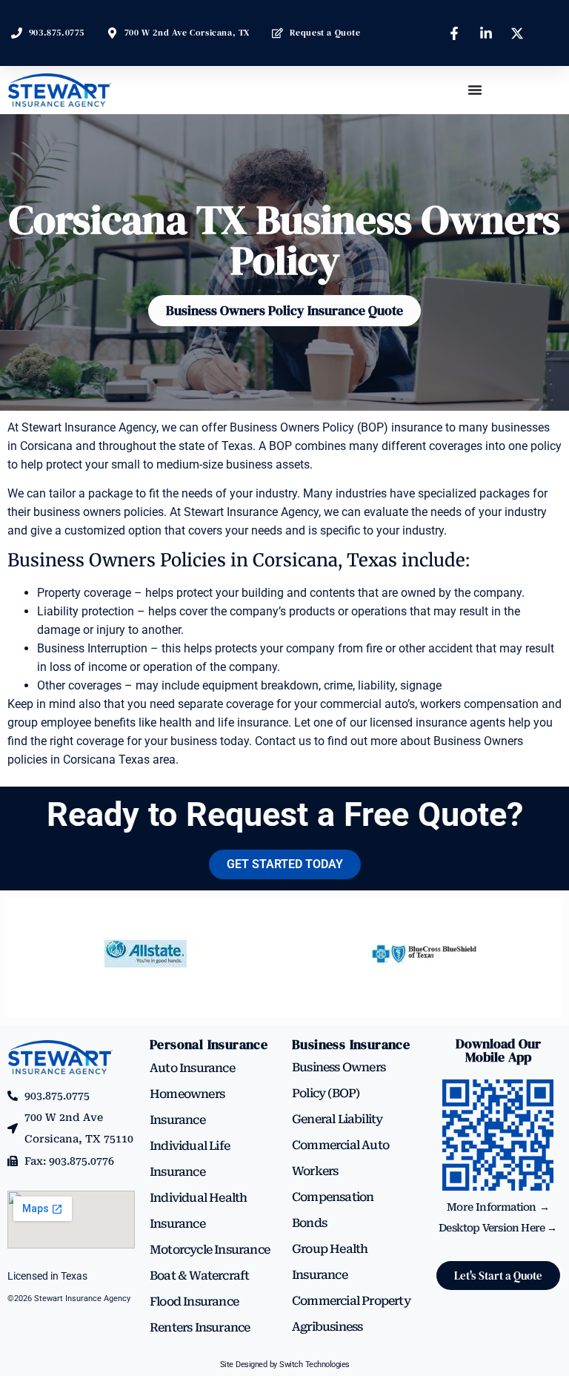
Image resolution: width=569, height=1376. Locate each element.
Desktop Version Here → (497, 1228)
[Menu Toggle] (474, 89)
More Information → (498, 1207)
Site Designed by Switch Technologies (285, 1364)
